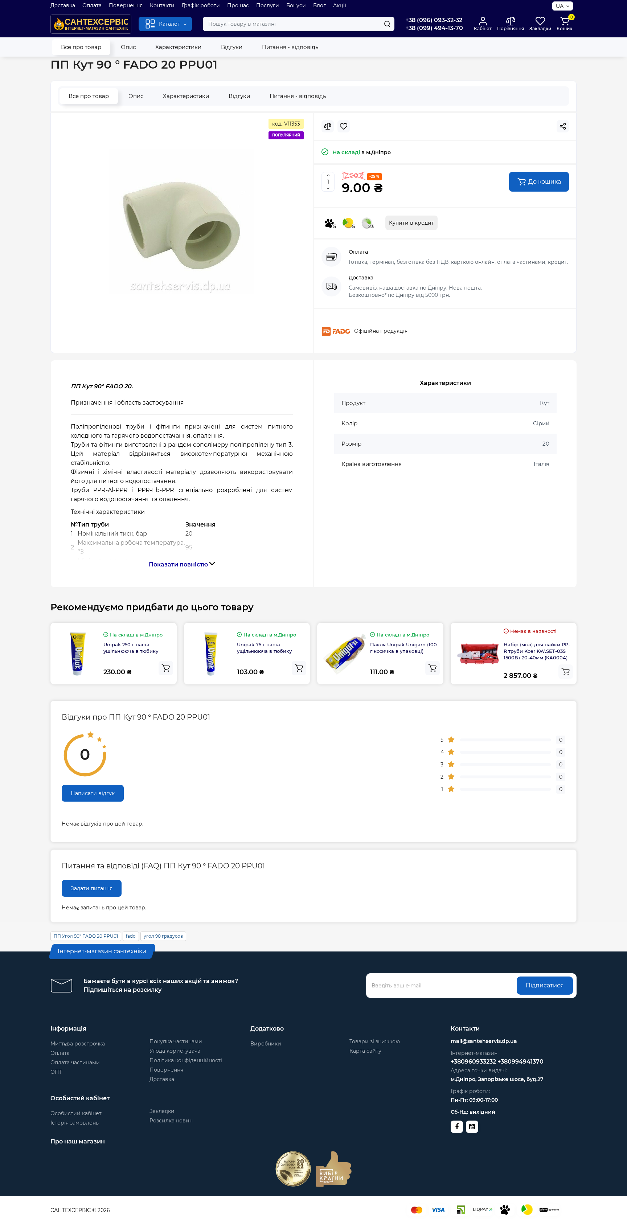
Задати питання (91, 888)
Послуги (267, 5)
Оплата (92, 5)
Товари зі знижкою (374, 1041)
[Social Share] (563, 126)
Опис (128, 47)
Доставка (62, 5)
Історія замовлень (74, 1122)
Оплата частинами (75, 1062)
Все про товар (81, 47)
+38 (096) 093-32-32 (433, 20)
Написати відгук (93, 793)
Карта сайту (365, 1051)
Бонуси (296, 5)
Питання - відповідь (290, 47)
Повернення (126, 5)
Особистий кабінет (76, 1113)
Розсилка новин (171, 1120)
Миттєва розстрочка (77, 1043)
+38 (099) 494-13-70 (434, 28)
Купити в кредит (411, 223)
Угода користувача (174, 1051)
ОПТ (56, 1072)
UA (560, 6)
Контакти (162, 5)
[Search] (387, 24)
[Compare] (327, 126)
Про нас (238, 5)
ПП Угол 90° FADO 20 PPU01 (86, 936)
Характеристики (178, 47)
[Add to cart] (166, 668)
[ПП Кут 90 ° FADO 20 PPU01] (181, 221)
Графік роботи (201, 5)
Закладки (162, 1111)
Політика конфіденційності (185, 1060)
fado (131, 936)
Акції (339, 5)
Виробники (265, 1043)
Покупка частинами (175, 1041)
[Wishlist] (343, 126)
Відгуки (231, 47)
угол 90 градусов (163, 936)
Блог (319, 5)
